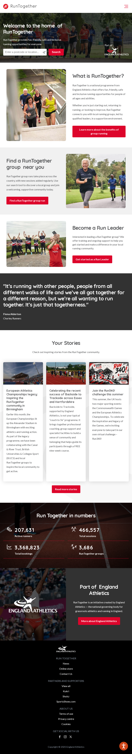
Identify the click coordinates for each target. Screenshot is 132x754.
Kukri (66, 691)
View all (66, 686)
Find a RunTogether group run (27, 200)
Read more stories (66, 489)
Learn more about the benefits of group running (99, 131)
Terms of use (66, 713)
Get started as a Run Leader (92, 259)
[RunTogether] (19, 6)
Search (56, 52)
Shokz (66, 696)
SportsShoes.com (66, 701)
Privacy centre (66, 718)
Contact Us (66, 673)
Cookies (66, 724)
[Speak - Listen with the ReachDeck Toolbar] (123, 746)
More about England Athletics (99, 620)
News (66, 663)
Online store (66, 668)
